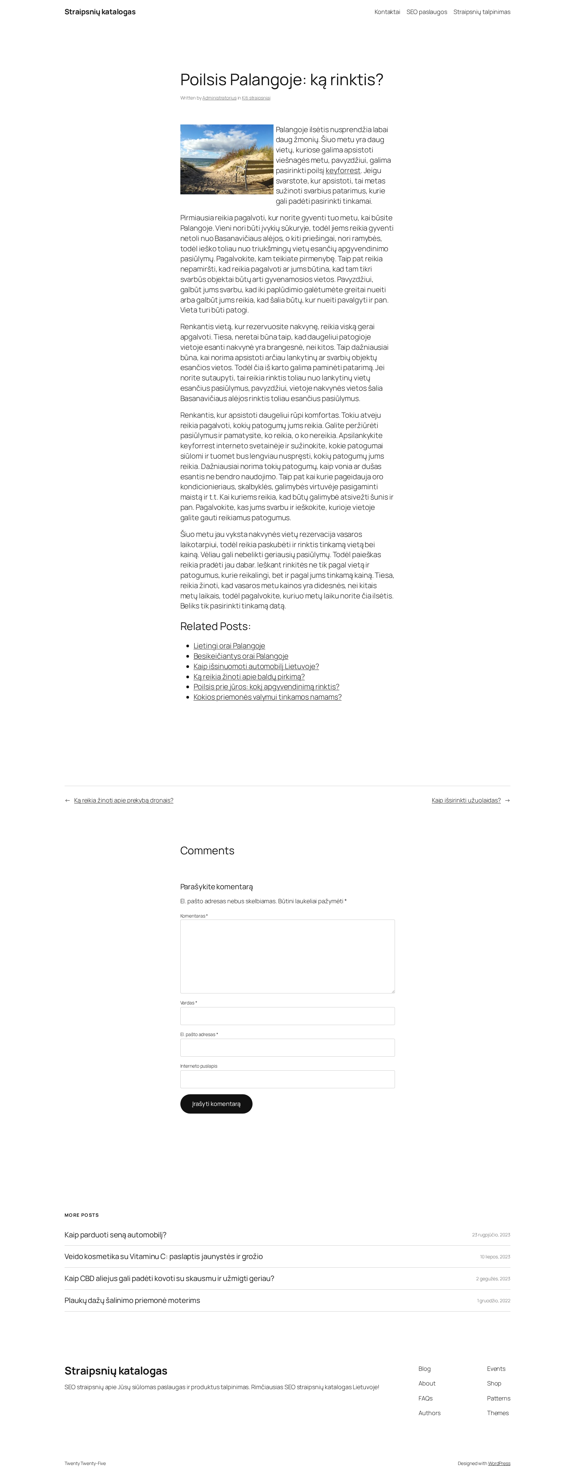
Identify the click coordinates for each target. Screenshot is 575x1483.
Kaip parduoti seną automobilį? (116, 1235)
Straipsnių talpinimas (482, 12)
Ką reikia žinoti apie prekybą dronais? (123, 800)
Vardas (188, 1002)
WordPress (499, 1463)
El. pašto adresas (199, 1034)
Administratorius (219, 98)
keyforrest (343, 170)
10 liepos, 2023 (495, 1256)
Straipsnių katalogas (100, 12)
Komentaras (194, 916)
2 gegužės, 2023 (493, 1278)
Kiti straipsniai (256, 98)
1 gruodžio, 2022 (493, 1300)
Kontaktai (387, 12)
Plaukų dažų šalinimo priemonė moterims (132, 1300)
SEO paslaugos (427, 12)
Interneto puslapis (198, 1066)
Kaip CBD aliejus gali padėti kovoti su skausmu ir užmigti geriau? (170, 1278)
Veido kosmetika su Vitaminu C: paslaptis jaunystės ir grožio (164, 1256)
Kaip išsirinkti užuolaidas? (466, 800)
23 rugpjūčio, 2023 (491, 1234)
